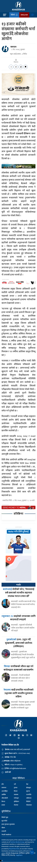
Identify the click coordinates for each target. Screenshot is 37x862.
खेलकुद (28, 787)
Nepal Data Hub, (14, 849)
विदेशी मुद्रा (5, 817)
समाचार (4, 787)
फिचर (3, 801)
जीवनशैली (5, 798)
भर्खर (18, 584)
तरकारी (4, 831)
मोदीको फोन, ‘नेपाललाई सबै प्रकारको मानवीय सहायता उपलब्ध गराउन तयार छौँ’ (18, 592)
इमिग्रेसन (16, 801)
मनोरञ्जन (16, 798)
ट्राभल (15, 787)
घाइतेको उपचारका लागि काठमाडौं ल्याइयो (18, 618)
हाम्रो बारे (8, 772)
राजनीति (28, 794)
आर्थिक (4, 794)
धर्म (15, 784)
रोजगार (16, 805)
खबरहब (13, 47)
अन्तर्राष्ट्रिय (5, 791)
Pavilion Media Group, (17, 842)
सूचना (28, 791)
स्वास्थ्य (16, 794)
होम (3, 784)
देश (27, 784)
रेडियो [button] (13, 14)
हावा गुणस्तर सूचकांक (8, 824)
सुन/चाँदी (4, 820)
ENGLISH (24, 14)
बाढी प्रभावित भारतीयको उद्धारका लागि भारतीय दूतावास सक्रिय (18, 693)
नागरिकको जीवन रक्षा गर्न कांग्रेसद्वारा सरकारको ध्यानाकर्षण (18, 668)
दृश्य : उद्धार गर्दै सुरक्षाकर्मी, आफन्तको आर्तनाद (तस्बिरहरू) (18, 642)
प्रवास (3, 805)
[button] (32, 852)
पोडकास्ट (29, 805)
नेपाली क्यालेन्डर (6, 834)
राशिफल (28, 798)
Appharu (19, 855)
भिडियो (28, 801)
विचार (15, 791)
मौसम (3, 827)
